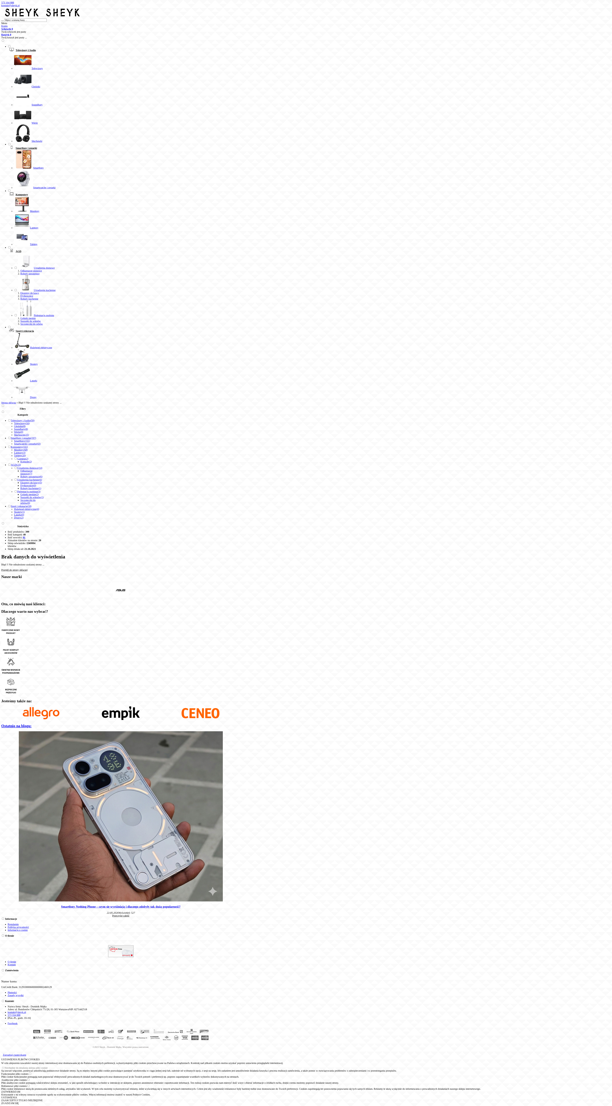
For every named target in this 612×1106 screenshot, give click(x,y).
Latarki (19, 514)
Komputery (19, 447)
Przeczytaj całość (120, 915)
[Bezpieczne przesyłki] (10, 694)
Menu (4, 23)
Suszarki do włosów (30, 321)
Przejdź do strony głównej (14, 570)
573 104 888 (7, 2)
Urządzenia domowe (29, 468)
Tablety (20, 455)
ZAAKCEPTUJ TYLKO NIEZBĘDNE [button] (22, 1100)
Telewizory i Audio (22, 420)
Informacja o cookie (18, 930)
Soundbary (21, 429)
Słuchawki (21, 435)
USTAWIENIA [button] (9, 1097)
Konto (4, 26)
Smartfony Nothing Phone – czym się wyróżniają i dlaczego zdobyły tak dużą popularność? (121, 906)
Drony (18, 517)
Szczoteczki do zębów (31, 324)
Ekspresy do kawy (29, 293)
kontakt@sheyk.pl (10, 5)
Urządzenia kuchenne (29, 479)
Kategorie (23, 414)
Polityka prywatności (18, 927)
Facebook (13, 1023)
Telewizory (21, 423)
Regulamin (13, 924)
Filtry (23, 408)
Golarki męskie (28, 318)
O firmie (12, 961)
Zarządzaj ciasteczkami (14, 1055)
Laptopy (19, 452)
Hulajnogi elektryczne (26, 509)
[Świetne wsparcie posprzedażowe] (10, 674)
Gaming (22, 458)
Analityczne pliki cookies (14, 1080)
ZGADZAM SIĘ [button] (10, 1103)
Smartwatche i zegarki (27, 443)
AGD (16, 464)
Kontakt (12, 964)
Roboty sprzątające (30, 273)
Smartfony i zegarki (23, 438)
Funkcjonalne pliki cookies (14, 1074)
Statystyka (23, 526)
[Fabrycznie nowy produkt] (10, 635)
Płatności (12, 992)
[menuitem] (124, 94)
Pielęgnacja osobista (28, 491)
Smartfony (22, 441)
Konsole (26, 461)
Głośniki (20, 426)
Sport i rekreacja (21, 506)
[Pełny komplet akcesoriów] (10, 654)
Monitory (21, 449)
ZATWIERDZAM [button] (10, 1091)
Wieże (18, 432)
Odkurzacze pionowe (31, 270)
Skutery (19, 512)
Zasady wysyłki (16, 995)
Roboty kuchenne (29, 298)
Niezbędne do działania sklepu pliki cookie (26, 1067)
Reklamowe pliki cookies (14, 1086)
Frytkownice (26, 296)
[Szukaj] (2, 20)
